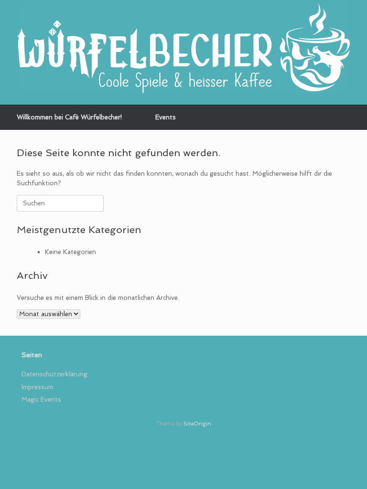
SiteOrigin (197, 423)
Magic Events (41, 399)
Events (165, 117)
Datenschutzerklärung (54, 374)
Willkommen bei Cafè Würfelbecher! (69, 117)
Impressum (38, 387)
